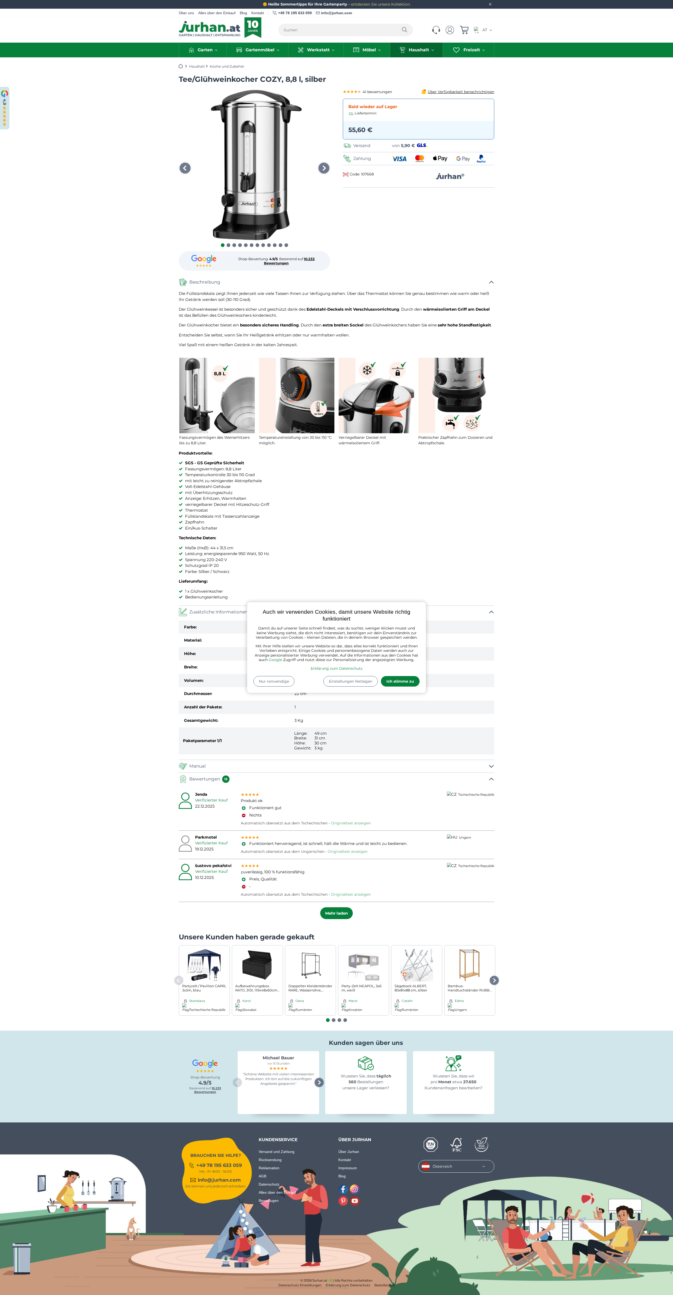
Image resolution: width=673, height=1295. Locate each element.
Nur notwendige (274, 681)
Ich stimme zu (400, 681)
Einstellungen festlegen (350, 681)
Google (275, 659)
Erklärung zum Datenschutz (337, 668)
